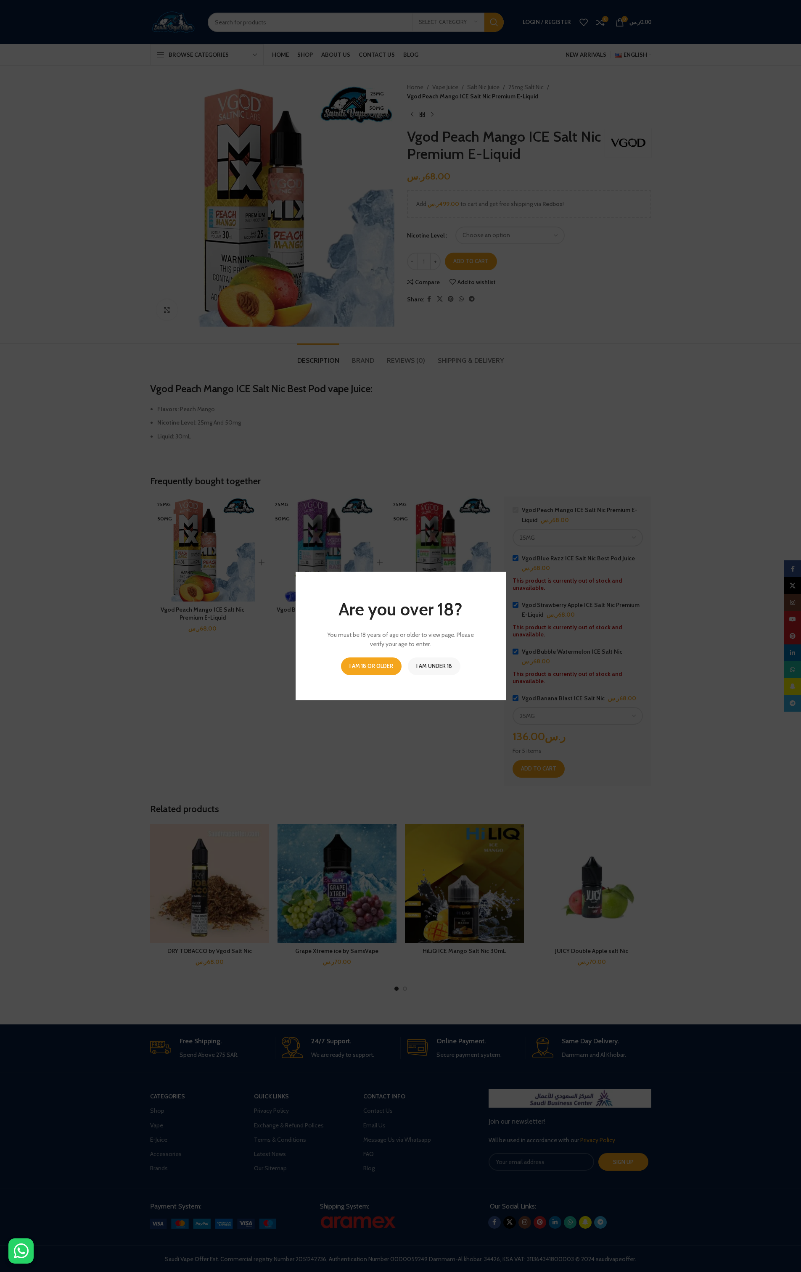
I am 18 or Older (371, 665)
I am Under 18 (434, 665)
